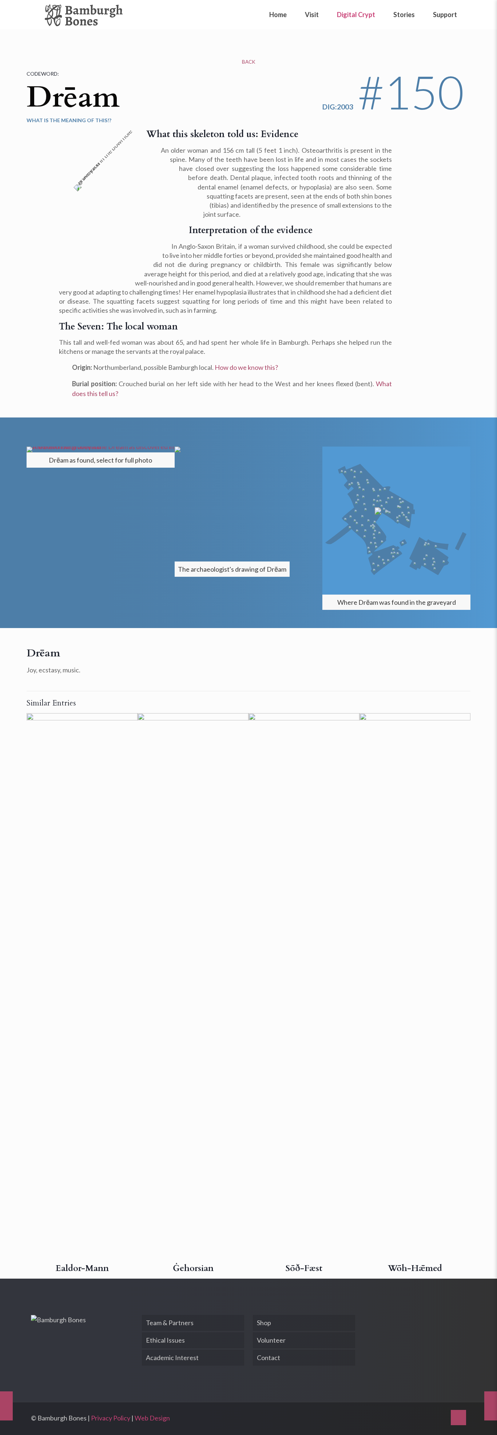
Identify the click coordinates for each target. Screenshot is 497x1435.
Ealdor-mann (82, 1268)
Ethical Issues (165, 1340)
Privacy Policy (110, 1418)
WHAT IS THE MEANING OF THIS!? (69, 120)
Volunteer (271, 1340)
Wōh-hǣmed (415, 1268)
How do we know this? (246, 367)
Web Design (152, 1418)
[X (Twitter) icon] (440, 1418)
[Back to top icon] (458, 1417)
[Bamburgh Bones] (83, 14)
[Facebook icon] (430, 1418)
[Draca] (490, 1405)
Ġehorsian (193, 1268)
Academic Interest (172, 1358)
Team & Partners (170, 1323)
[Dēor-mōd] (6, 1405)
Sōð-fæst (304, 1268)
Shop (264, 1323)
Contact (268, 1358)
